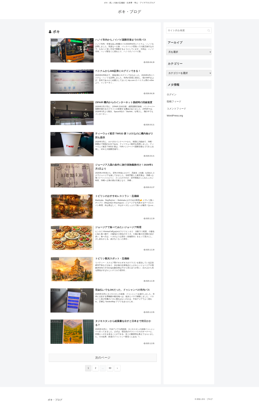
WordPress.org (175, 115)
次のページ (102, 357)
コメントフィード (176, 108)
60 (110, 368)
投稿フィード (174, 101)
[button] (208, 30)
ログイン (171, 94)
